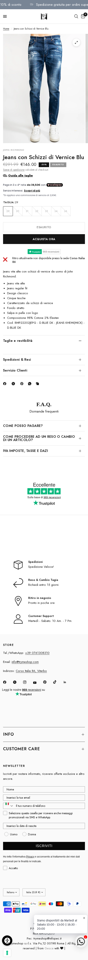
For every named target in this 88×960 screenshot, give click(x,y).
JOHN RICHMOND (13, 150)
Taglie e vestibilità (17, 340)
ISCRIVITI (44, 846)
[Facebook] (5, 383)
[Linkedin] (67, 682)
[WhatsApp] (30, 383)
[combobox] (8, 806)
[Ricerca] (76, 16)
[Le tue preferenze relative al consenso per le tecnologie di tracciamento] (7, 953)
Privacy (30, 856)
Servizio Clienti (15, 370)
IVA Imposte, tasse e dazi (25, 450)
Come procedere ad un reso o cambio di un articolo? (39, 438)
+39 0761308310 (37, 653)
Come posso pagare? (23, 425)
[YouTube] (37, 682)
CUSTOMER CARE (21, 749)
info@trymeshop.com (25, 662)
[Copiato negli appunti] (38, 383)
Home (6, 29)
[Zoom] (76, 42)
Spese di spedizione (14, 170)
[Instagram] (27, 682)
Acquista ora (44, 239)
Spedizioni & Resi (17, 359)
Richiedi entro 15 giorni (43, 585)
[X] (14, 383)
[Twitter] (17, 682)
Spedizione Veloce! (41, 566)
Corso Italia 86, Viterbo (31, 671)
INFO (8, 734)
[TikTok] (57, 681)
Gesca (49, 948)
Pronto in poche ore (41, 603)
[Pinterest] (22, 383)
